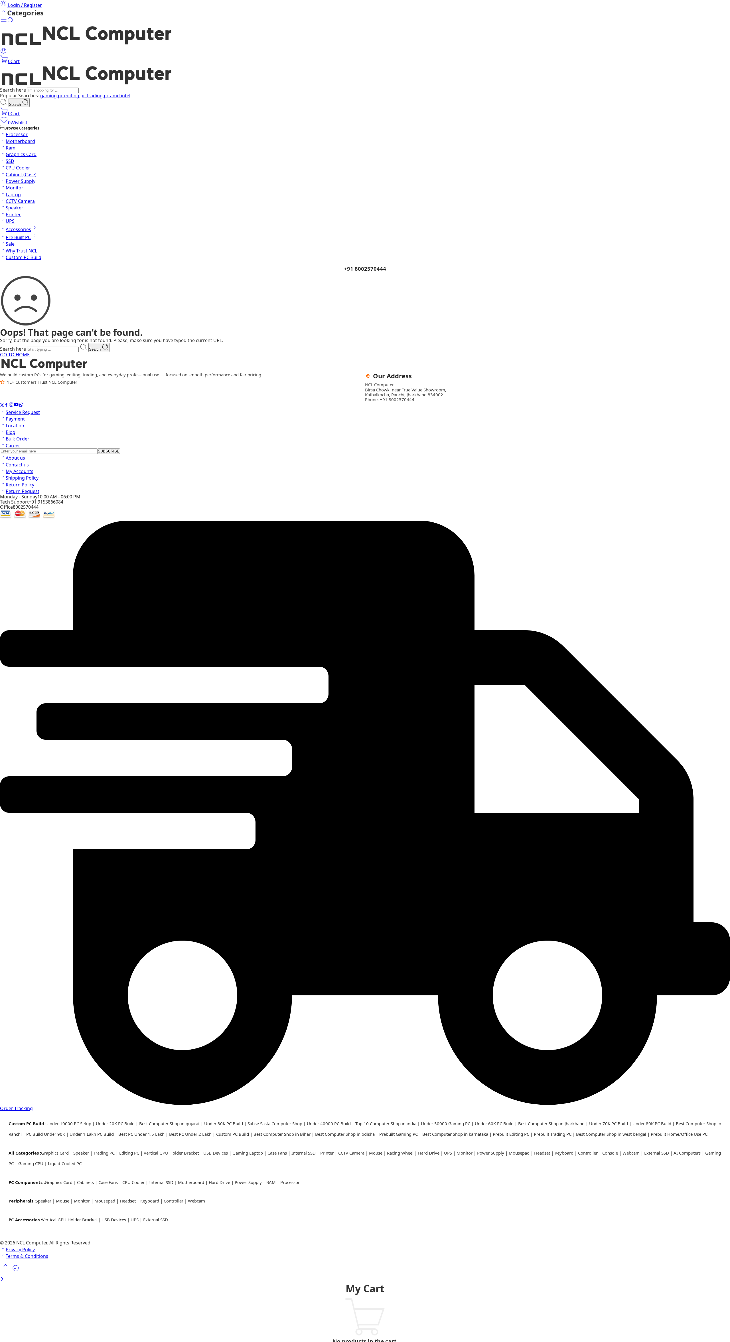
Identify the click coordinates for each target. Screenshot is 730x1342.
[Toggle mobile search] (10, 21)
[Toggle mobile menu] (3, 21)
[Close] (2, 1279)
